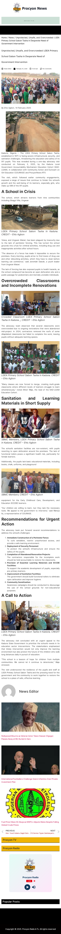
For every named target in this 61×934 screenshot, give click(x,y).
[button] (30, 29)
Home (4, 37)
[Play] (27, 887)
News (11, 37)
